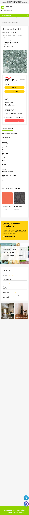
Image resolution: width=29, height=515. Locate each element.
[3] (7, 44)
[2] (6, 44)
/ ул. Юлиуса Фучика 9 (15, 256)
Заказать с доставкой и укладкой (14, 121)
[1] (4, 44)
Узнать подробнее (10, 236)
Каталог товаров (6, 15)
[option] (7, 200)
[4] (9, 44)
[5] (10, 44)
